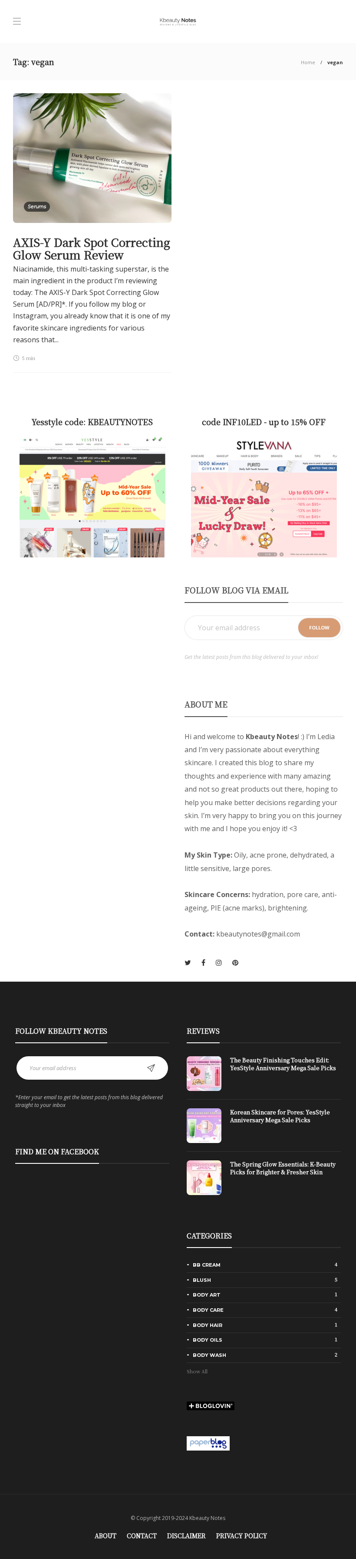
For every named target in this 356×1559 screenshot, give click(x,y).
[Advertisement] (92, 644)
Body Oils (265, 1339)
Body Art (265, 1294)
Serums (37, 206)
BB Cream (265, 1264)
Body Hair (265, 1324)
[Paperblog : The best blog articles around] (208, 1443)
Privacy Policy (241, 1535)
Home (308, 62)
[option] (264, 1130)
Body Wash (265, 1354)
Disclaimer (186, 1535)
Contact (142, 1535)
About (105, 1535)
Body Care (265, 1309)
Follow (319, 627)
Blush (265, 1279)
